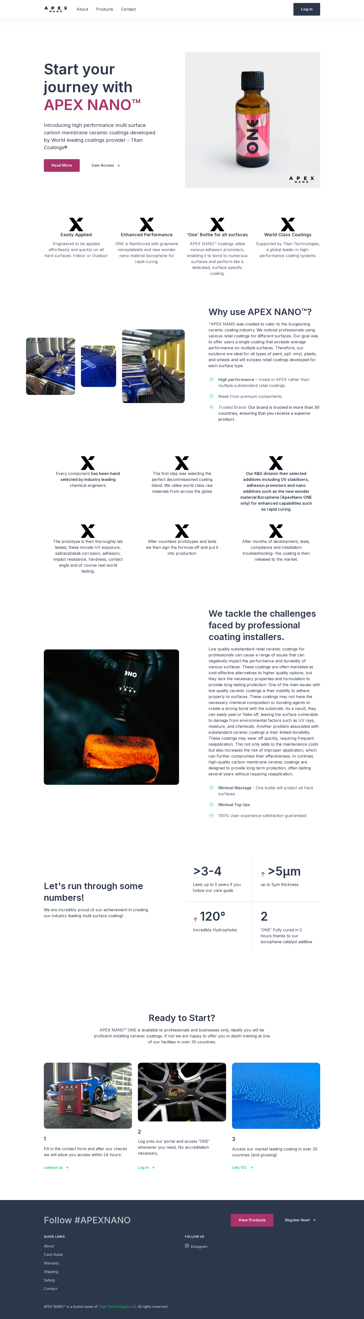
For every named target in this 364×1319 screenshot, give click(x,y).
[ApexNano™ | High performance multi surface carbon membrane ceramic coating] (56, 8)
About (82, 9)
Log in (306, 9)
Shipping (51, 1271)
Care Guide (53, 1254)
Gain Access (102, 165)
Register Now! (297, 1220)
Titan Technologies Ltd (117, 1306)
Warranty (51, 1263)
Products (104, 9)
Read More (62, 165)
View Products (252, 1220)
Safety (49, 1280)
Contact (128, 9)
